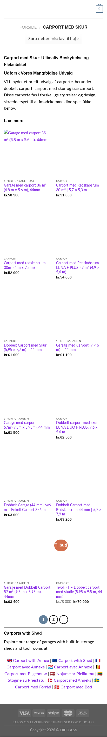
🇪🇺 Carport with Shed (72, 661)
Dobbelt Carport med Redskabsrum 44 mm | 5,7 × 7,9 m (78, 509)
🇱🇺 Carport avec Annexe (70, 667)
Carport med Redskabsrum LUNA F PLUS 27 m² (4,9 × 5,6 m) (77, 267)
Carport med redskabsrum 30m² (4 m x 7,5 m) (25, 265)
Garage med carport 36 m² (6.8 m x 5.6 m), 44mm (25, 188)
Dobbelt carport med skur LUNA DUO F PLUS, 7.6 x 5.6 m (77, 427)
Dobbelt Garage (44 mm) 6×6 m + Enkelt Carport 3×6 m (27, 507)
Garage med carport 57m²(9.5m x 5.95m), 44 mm (27, 425)
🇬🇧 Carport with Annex (28, 661)
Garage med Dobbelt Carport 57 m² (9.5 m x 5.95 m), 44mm (27, 592)
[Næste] (63, 619)
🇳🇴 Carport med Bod (73, 687)
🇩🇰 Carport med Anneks (69, 680)
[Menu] (7, 9)
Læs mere (13, 120)
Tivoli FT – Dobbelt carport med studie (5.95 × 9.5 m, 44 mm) (79, 592)
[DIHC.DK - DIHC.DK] (53, 9)
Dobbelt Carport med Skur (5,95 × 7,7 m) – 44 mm (25, 348)
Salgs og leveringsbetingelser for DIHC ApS (54, 722)
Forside (28, 27)
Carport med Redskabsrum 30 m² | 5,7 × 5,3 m (77, 188)
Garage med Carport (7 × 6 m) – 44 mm (77, 348)
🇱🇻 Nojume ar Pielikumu (72, 674)
